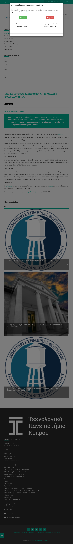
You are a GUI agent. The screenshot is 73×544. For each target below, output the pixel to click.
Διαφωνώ (50, 18)
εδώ (26, 12)
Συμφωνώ (23, 18)
